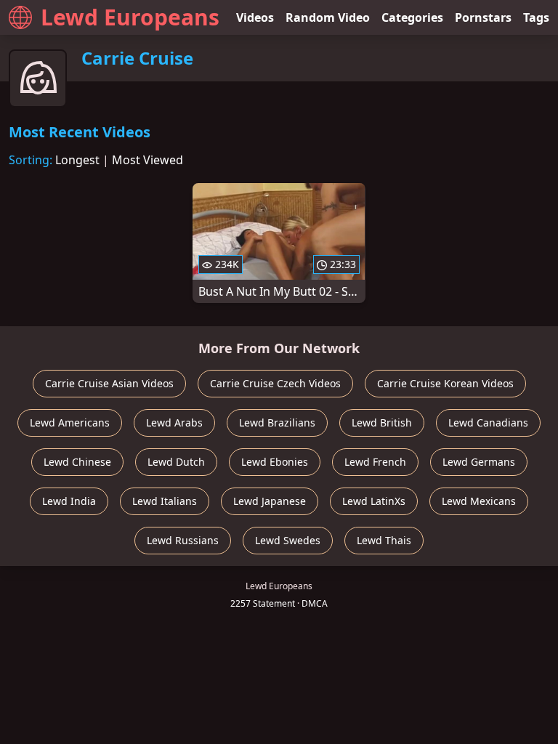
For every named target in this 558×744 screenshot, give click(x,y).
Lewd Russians (183, 540)
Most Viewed (147, 160)
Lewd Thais (384, 540)
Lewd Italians (164, 501)
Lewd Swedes (287, 540)
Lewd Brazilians (277, 422)
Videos (255, 17)
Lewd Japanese (269, 501)
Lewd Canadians (488, 422)
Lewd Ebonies (274, 462)
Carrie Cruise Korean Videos (445, 383)
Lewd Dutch (176, 462)
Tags (536, 17)
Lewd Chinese (77, 462)
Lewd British (382, 422)
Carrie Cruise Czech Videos (275, 383)
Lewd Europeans (130, 17)
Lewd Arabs (174, 422)
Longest (77, 160)
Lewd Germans (478, 462)
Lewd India (69, 501)
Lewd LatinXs (373, 501)
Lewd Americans (70, 422)
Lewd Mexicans (479, 501)
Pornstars (483, 17)
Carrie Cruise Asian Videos (109, 383)
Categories (412, 17)
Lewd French (375, 462)
